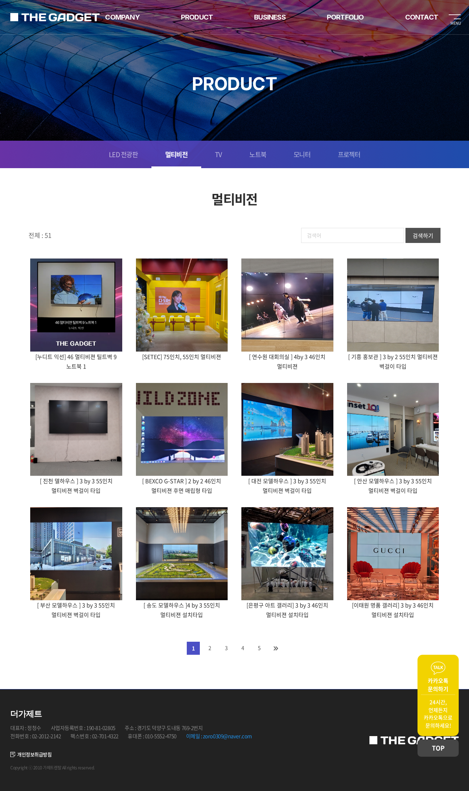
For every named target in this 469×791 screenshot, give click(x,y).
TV (218, 154)
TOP (438, 748)
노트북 (257, 154)
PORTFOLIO (345, 17)
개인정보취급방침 (34, 754)
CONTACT (421, 17)
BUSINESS (270, 17)
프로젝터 (349, 154)
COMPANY (122, 17)
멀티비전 (176, 154)
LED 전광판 (123, 154)
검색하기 (423, 235)
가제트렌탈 (55, 17)
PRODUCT (197, 17)
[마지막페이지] (275, 648)
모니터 (302, 154)
